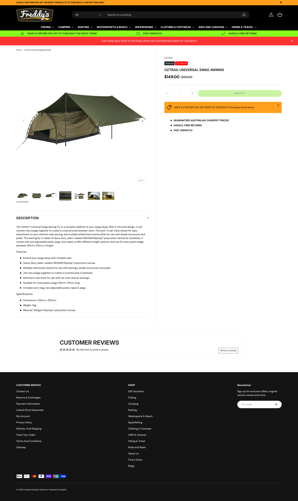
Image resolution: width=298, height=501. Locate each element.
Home (18, 50)
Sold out (239, 93)
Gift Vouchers (136, 391)
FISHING (46, 27)
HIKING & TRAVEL (242, 27)
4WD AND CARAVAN (211, 27)
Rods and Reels (137, 447)
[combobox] (161, 14)
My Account (23, 416)
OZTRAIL (168, 57)
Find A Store (135, 459)
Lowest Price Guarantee (29, 410)
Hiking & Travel (136, 441)
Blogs (131, 466)
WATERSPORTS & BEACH (112, 27)
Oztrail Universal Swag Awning (37, 50)
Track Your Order (25, 434)
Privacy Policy (24, 422)
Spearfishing (135, 422)
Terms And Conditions (28, 441)
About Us (133, 453)
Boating (132, 410)
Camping (133, 403)
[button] (279, 14)
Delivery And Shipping (28, 428)
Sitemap (21, 447)
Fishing (132, 397)
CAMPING (64, 27)
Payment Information (28, 403)
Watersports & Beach (140, 416)
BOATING (83, 27)
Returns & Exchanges (28, 397)
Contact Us (22, 391)
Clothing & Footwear (139, 428)
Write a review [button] (228, 350)
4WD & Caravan (137, 434)
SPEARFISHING (144, 27)
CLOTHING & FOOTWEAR (176, 27)
